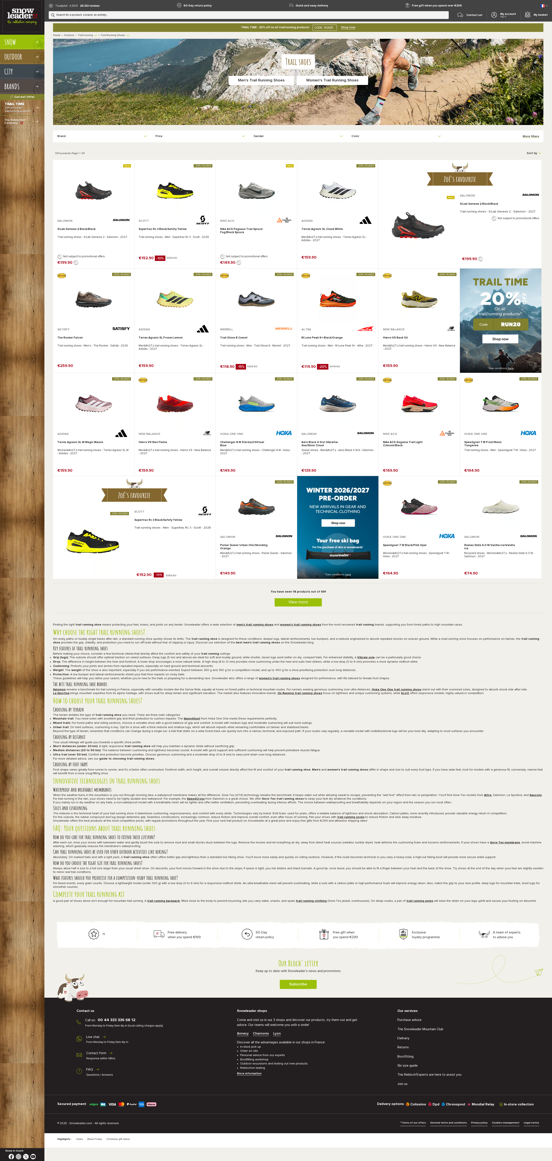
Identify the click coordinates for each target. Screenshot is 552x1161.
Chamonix (261, 1033)
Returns (403, 1047)
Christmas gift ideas (118, 1139)
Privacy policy (479, 1123)
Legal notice (531, 1123)
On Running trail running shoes (300, 693)
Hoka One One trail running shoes (396, 689)
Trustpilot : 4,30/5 (66, 6)
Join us (402, 1084)
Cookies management (505, 1123)
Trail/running (85, 35)
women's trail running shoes (300, 624)
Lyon (277, 1033)
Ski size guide (407, 1065)
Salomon (59, 689)
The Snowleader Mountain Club (420, 1029)
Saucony (536, 795)
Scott (405, 693)
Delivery (403, 1038)
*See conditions (501, 368)
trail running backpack (163, 900)
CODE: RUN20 (323, 27)
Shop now (348, 27)
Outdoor (69, 35)
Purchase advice (409, 1020)
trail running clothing (311, 900)
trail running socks (350, 817)
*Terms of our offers (413, 1123)
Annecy (243, 1033)
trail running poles (419, 900)
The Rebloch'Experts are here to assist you (429, 1074)
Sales (79, 1139)
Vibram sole (366, 657)
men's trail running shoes (255, 624)
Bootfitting (405, 1056)
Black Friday (94, 1139)
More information (249, 1073)
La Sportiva (61, 693)
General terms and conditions (448, 1123)
